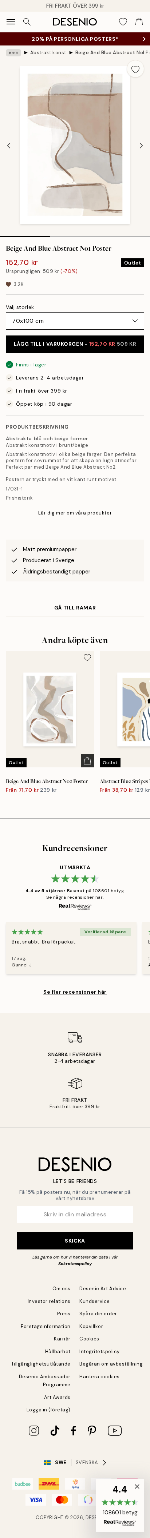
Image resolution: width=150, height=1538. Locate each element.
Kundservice (94, 1301)
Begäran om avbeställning (111, 1364)
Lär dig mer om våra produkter (75, 513)
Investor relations (49, 1301)
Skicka (75, 1240)
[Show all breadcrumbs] (13, 52)
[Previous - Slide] (9, 145)
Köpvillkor (91, 1326)
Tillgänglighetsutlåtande (41, 1364)
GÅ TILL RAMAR (75, 607)
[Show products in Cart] (139, 22)
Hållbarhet (58, 1351)
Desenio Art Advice (102, 1288)
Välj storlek (20, 307)
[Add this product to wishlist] (135, 69)
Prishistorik (19, 498)
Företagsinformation (46, 1326)
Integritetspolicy (99, 1351)
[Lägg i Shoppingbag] (87, 760)
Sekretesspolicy (75, 1264)
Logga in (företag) (49, 1410)
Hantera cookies (99, 1377)
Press (64, 1314)
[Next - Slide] (141, 145)
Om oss (61, 1288)
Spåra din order (98, 1314)
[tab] (25, 234)
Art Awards (57, 1397)
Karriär (62, 1339)
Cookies (89, 1339)
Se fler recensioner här (75, 992)
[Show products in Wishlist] (123, 22)
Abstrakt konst (48, 52)
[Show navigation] (11, 22)
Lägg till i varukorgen (75, 344)
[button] (120, 1505)
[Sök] (27, 22)
